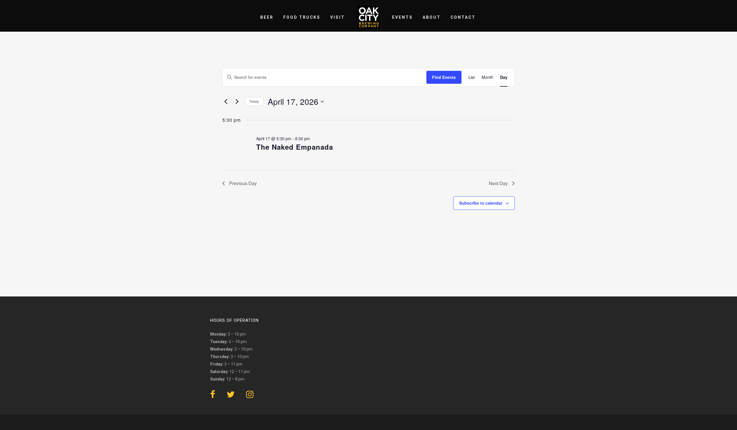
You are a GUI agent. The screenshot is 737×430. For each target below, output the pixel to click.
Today (254, 101)
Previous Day (243, 183)
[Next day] (236, 101)
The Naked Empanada (294, 147)
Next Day (498, 183)
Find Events (444, 77)
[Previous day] (225, 101)
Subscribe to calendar (480, 203)
